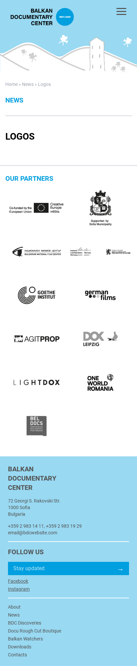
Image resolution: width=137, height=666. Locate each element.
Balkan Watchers (25, 638)
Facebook (18, 581)
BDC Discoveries (24, 623)
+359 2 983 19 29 (64, 526)
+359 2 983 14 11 (26, 526)
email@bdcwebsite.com (32, 532)
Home (11, 84)
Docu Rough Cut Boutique (34, 630)
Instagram (19, 589)
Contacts (17, 654)
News (28, 84)
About (14, 607)
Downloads (19, 646)
